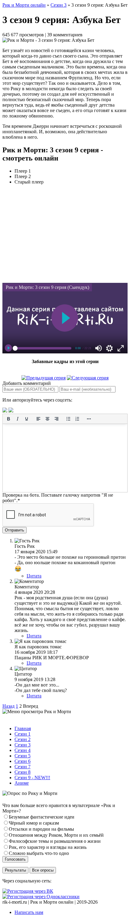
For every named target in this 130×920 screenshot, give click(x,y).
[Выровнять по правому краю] (56, 419)
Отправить (14, 530)
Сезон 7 (23, 766)
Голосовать (15, 859)
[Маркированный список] (68, 419)
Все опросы (43, 870)
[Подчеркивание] (26, 419)
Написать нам (29, 912)
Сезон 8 (23, 772)
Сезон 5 (23, 755)
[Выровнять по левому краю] (38, 419)
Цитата (34, 575)
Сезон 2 (23, 739)
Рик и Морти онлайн (24, 5)
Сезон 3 (58, 5)
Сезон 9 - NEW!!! (32, 777)
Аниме (22, 783)
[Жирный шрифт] (8, 419)
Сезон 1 (23, 733)
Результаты (15, 870)
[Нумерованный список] (77, 419)
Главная (23, 728)
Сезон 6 (23, 761)
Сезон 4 (23, 750)
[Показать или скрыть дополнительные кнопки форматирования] (89, 419)
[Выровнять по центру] (47, 419)
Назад (8, 706)
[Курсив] (17, 419)
